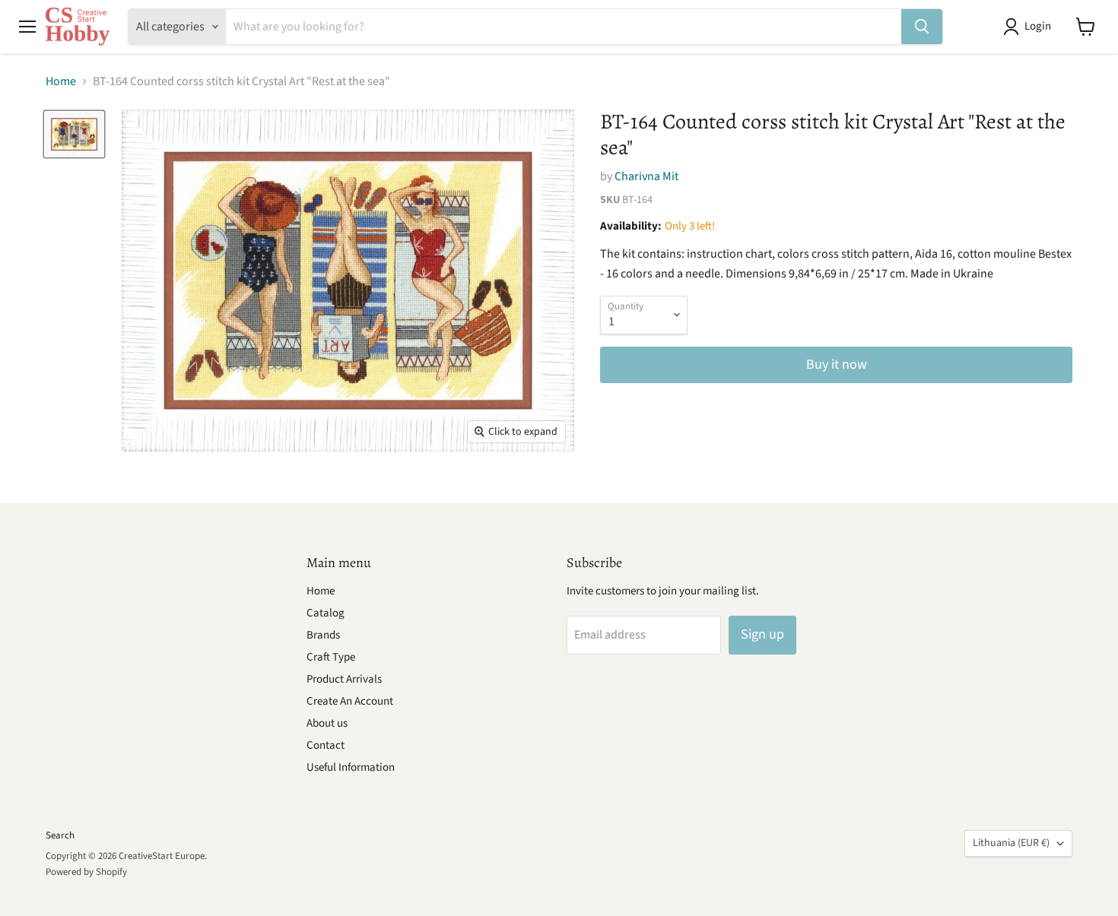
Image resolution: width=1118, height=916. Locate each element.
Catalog (325, 613)
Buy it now (836, 364)
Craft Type (330, 657)
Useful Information (350, 767)
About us (327, 723)
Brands (323, 635)
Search (60, 835)
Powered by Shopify (86, 872)
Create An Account (349, 701)
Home (61, 81)
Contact (325, 745)
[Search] (921, 26)
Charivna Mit (646, 176)
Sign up (762, 634)
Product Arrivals (344, 679)
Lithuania (1011, 843)
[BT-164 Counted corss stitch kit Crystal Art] (74, 134)
